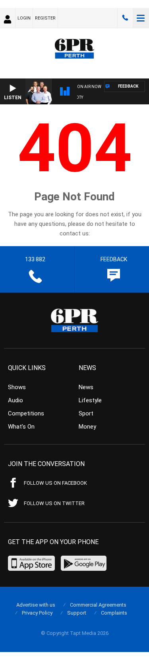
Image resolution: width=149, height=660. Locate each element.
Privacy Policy (37, 613)
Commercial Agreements (98, 605)
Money (87, 426)
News (86, 387)
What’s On (21, 426)
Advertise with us (35, 605)
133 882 (125, 18)
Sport (86, 413)
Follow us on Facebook (55, 483)
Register (45, 18)
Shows (17, 387)
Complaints (114, 613)
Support (76, 613)
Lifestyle (90, 400)
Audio (15, 400)
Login (24, 18)
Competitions (26, 413)
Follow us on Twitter (54, 503)
